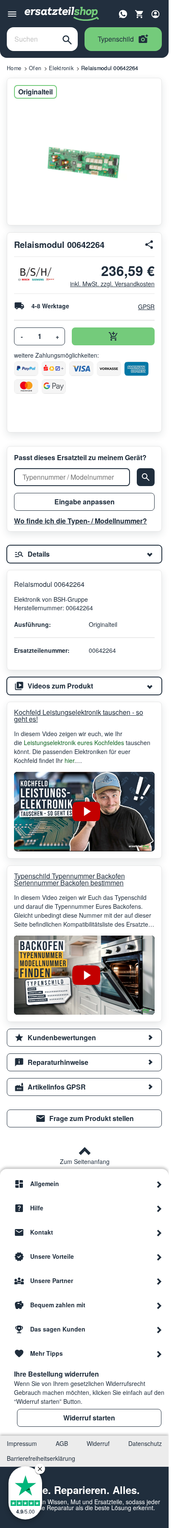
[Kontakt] (159, 1232)
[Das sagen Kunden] (159, 1329)
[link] (84, 1118)
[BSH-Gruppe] (35, 274)
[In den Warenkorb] (113, 336)
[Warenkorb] (139, 14)
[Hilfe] (159, 1208)
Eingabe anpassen (84, 501)
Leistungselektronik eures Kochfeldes (74, 742)
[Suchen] (67, 39)
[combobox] (32, 39)
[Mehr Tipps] (159, 1353)
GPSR (146, 307)
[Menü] (12, 14)
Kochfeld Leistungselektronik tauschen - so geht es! (78, 716)
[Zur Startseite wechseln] (62, 14)
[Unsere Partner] (159, 1281)
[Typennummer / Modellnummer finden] (146, 477)
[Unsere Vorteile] (159, 1256)
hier (69, 760)
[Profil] (155, 14)
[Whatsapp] (123, 13)
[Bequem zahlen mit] (159, 1305)
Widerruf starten (89, 1418)
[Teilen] (149, 244)
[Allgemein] (159, 1184)
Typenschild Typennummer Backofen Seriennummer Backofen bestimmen (69, 879)
